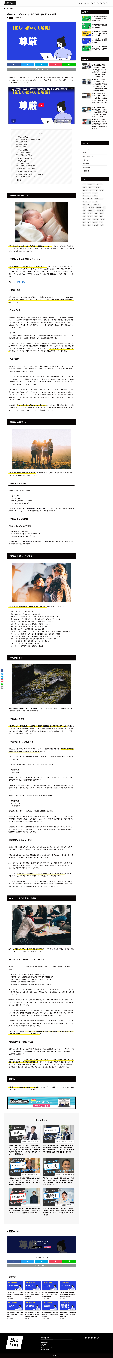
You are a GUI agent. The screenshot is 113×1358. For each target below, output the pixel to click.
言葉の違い (87, 171)
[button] (14, 64)
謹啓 (84, 225)
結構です (95, 222)
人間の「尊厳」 (23, 142)
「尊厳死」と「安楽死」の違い (28, 166)
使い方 (11, 17)
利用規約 (43, 1345)
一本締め (91, 207)
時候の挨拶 (95, 219)
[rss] (104, 3)
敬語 (89, 219)
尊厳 (18, 1231)
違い (89, 225)
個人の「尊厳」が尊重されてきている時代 (31, 174)
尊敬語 (101, 213)
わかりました (86, 196)
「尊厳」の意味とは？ (24, 137)
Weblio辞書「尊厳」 (19, 282)
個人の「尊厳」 (23, 144)
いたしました (91, 184)
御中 (84, 216)
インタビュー (88, 149)
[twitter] (92, 3)
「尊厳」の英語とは (23, 150)
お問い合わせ (45, 1349)
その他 (86, 152)
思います (90, 216)
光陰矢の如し (100, 210)
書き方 (102, 219)
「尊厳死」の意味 (24, 163)
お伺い (85, 187)
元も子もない (91, 210)
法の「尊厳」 (23, 146)
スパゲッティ (86, 202)
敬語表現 (86, 163)
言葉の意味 (87, 167)
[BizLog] (10, 3)
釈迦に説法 (95, 225)
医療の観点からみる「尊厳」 (27, 168)
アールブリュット (87, 199)
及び (84, 213)
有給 (84, 222)
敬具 (84, 219)
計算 (101, 222)
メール (85, 207)
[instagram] (95, 3)
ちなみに (95, 193)
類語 (102, 225)
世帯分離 (98, 207)
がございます (93, 190)
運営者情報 (44, 1343)
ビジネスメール (88, 156)
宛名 (96, 213)
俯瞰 (84, 210)
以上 (104, 207)
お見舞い (85, 190)
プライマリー (97, 204)
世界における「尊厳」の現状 (27, 176)
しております (86, 193)
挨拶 (101, 216)
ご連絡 (101, 190)
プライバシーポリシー (48, 1347)
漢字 (89, 222)
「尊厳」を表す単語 (24, 152)
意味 (96, 216)
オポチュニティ (99, 199)
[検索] (107, 3)
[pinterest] (98, 3)
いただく (99, 184)
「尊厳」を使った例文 (25, 155)
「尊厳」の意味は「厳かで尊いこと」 (29, 139)
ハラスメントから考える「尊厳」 (27, 172)
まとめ (19, 180)
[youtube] (101, 3)
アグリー (95, 196)
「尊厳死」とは (22, 161)
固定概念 (90, 213)
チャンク (94, 202)
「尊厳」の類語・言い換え (25, 158)
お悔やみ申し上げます (95, 187)
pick (84, 184)
